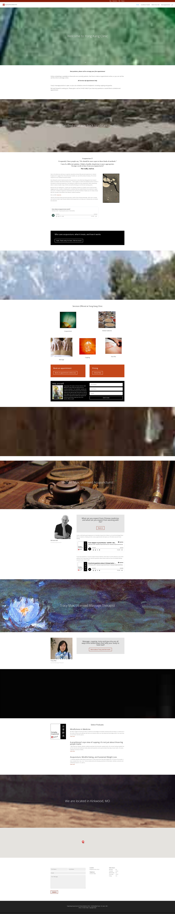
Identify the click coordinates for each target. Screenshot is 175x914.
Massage (61, 359)
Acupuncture (68, 331)
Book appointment (165, 4)
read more (72, 736)
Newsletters (115, 1)
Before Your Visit (155, 4)
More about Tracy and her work (100, 649)
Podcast (122, 1)
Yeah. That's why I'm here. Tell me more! (69, 240)
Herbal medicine (107, 330)
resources (59, 195)
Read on (100, 528)
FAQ (119, 1)
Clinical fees (97, 373)
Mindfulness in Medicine (80, 729)
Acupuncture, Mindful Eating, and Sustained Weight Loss (93, 757)
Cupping (87, 357)
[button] (83, 841)
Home (137, 4)
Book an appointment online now (65, 373)
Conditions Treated (145, 4)
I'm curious (87, 39)
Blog (110, 1)
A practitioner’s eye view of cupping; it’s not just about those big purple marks (96, 743)
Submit (54, 892)
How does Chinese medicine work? (87, 33)
